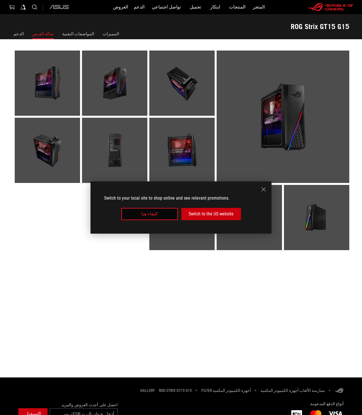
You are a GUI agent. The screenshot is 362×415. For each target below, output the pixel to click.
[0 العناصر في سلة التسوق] (11, 7)
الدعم (19, 33)
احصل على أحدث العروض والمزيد (89, 405)
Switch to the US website (211, 214)
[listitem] (282, 118)
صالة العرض (43, 33)
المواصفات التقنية (78, 33)
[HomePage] (339, 391)
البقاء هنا (149, 214)
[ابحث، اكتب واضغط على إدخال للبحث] (34, 7)
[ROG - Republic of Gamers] (331, 7)
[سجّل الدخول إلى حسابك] (23, 7)
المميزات (111, 33)
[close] (263, 189)
